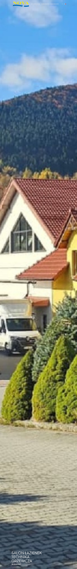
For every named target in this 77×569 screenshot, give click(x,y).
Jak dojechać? (16, 564)
